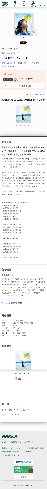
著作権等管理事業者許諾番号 (10, 451)
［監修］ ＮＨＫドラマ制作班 (27, 63)
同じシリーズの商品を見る (35, 94)
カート (15, 5)
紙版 (19, 379)
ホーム (4, 410)
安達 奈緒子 (6, 275)
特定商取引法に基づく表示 (36, 448)
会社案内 (4, 442)
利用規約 (4, 448)
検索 (24, 5)
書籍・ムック (13, 410)
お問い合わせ (27, 451)
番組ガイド (25, 410)
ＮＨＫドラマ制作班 (10, 303)
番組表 (23, 477)
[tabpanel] (23, 25)
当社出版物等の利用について (10, 455)
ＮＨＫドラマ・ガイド (11, 414)
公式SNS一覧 (29, 442)
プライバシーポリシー (17, 448)
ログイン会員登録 (33, 5)
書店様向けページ (16, 442)
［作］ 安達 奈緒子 (7, 63)
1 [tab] (23, 37)
